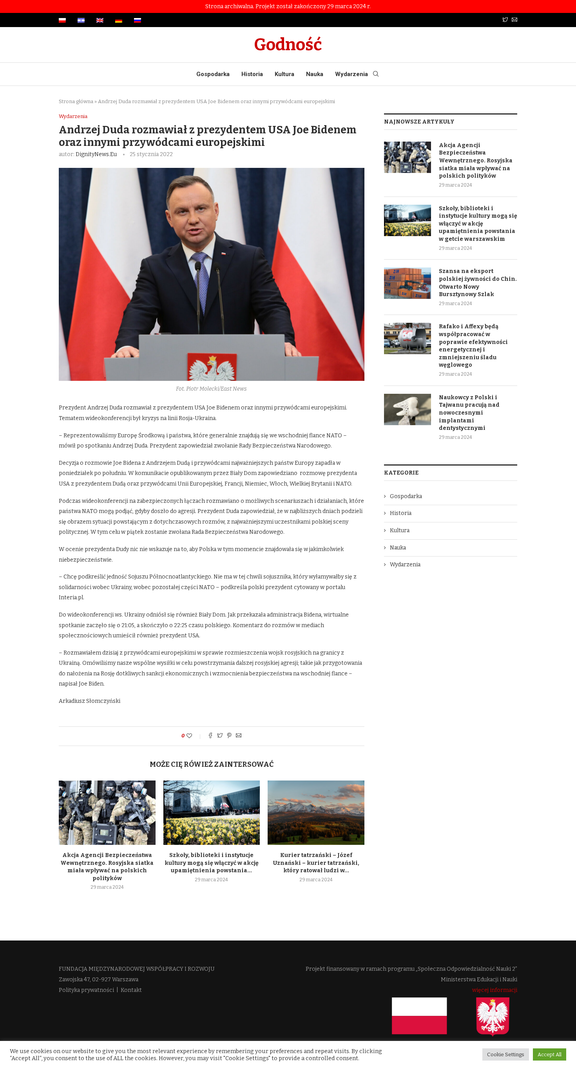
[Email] (514, 20)
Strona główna (76, 101)
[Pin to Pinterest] (229, 736)
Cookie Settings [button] (505, 1054)
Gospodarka (213, 74)
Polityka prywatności (86, 990)
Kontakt (131, 990)
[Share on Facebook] (210, 736)
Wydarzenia (351, 74)
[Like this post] (195, 736)
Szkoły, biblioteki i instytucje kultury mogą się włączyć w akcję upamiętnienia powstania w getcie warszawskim (478, 223)
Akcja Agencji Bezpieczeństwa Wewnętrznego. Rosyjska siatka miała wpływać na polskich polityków (476, 160)
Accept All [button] (550, 1054)
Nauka (314, 74)
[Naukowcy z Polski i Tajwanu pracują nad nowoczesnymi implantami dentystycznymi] (407, 409)
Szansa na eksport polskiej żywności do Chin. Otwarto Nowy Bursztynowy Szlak (478, 283)
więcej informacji (494, 990)
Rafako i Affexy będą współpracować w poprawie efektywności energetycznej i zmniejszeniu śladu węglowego (473, 345)
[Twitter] (505, 20)
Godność (288, 45)
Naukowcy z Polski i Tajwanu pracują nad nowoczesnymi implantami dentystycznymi (469, 412)
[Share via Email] (238, 736)
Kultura (284, 74)
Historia (252, 74)
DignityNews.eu (96, 154)
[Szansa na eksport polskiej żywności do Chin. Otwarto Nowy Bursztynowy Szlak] (407, 283)
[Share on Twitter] (220, 736)
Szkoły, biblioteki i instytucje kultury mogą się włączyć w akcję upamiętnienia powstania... (212, 863)
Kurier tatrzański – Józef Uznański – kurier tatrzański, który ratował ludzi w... (316, 863)
